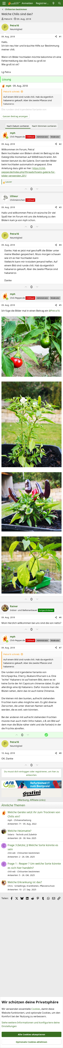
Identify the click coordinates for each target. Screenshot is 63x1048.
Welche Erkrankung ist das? (25, 882)
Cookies (35, 1009)
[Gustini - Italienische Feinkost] (31, 796)
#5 (60, 305)
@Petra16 (54, 310)
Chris (10, 885)
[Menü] (4, 3)
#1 (60, 36)
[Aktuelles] (54, 3)
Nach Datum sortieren (18, 125)
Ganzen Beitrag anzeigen (15, 116)
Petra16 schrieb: (11, 91)
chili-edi (12, 853)
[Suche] (59, 3)
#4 (60, 244)
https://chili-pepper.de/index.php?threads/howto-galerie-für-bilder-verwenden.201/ (28, 172)
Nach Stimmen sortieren (44, 125)
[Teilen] (56, 37)
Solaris (11, 834)
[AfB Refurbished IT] (31, 787)
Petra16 (8, 18)
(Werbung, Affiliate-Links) (31, 800)
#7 (60, 647)
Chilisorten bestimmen (28, 853)
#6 (60, 617)
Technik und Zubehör (26, 834)
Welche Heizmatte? (19, 830)
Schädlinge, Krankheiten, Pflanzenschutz (35, 885)
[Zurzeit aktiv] (7, 137)
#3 (60, 207)
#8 (60, 753)
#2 (60, 144)
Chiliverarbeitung (22, 820)
